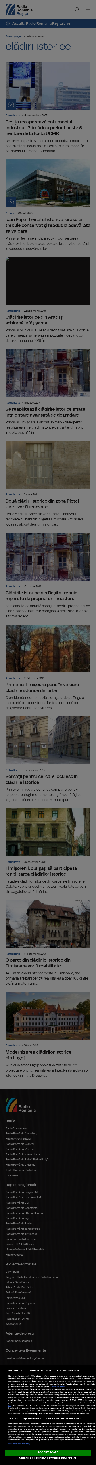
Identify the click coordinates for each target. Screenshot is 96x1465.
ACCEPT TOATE (48, 1452)
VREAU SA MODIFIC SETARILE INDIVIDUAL (48, 1458)
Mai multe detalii (58, 1387)
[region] (48, 1415)
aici (9, 1406)
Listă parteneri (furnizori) (19, 1444)
